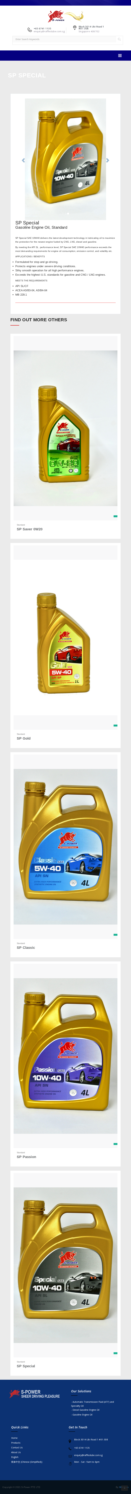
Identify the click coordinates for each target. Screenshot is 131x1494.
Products (15, 1442)
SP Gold (24, 738)
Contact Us (17, 1447)
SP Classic (26, 948)
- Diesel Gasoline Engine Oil (85, 1409)
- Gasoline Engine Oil (81, 1414)
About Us (16, 1452)
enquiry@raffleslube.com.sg (88, 1455)
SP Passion (26, 1157)
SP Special (26, 1366)
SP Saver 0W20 (30, 529)
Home (14, 1437)
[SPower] (65, 16)
